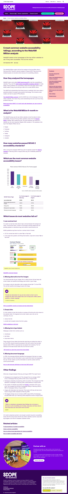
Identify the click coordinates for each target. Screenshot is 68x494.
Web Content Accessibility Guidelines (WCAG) (27, 84)
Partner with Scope (39, 460)
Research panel (34, 13)
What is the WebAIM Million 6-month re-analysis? (56, 78)
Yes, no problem (46, 490)
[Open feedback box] (9, 492)
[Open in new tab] (23, 253)
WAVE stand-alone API (23, 82)
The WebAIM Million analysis (10, 97)
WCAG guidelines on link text (10, 324)
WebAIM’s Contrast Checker (10, 273)
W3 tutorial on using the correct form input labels (16, 349)
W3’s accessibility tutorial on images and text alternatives (18, 305)
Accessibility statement (8, 488)
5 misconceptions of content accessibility (13, 426)
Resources (12, 13)
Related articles (52, 96)
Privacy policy (6, 489)
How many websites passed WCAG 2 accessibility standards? (55, 82)
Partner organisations (23, 13)
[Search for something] (63, 1)
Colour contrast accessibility (10, 429)
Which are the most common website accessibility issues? (55, 87)
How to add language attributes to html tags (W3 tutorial (18, 364)
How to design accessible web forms (12, 433)
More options (59, 490)
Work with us (53, 1)
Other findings (52, 93)
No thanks (53, 490)
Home (6, 13)
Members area (59, 13)
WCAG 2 (27, 384)
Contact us (59, 1)
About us (47, 1)
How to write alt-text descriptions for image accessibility (17, 431)
